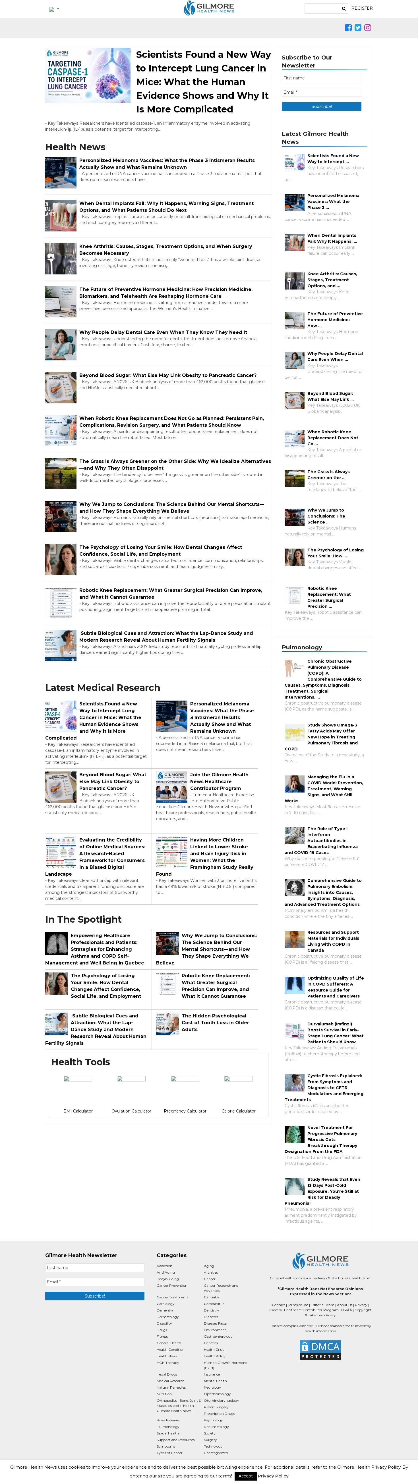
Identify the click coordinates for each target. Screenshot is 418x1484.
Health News (167, 1356)
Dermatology (168, 1317)
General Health (169, 1343)
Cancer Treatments (172, 1297)
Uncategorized (216, 1453)
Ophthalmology (217, 1394)
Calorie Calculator (239, 1111)
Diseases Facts (215, 1323)
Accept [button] (246, 1476)
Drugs (162, 1330)
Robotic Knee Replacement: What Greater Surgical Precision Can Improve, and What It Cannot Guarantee (170, 594)
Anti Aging (166, 1272)
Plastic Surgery (216, 1407)
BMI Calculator (78, 1111)
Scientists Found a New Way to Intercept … (333, 158)
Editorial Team (322, 1305)
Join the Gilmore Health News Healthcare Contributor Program (219, 781)
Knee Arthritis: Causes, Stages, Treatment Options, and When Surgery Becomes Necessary (165, 250)
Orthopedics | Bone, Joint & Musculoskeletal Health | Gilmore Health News (179, 1405)
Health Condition (171, 1349)
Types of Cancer (170, 1453)
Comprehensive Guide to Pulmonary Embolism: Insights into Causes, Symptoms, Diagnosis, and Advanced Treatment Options (323, 892)
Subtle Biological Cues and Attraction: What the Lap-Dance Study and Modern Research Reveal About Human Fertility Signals (166, 637)
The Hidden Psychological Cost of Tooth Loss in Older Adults (215, 1022)
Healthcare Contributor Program (311, 1310)
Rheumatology (216, 1427)
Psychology (213, 1420)
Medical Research (171, 1381)
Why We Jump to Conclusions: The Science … (326, 516)
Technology (213, 1446)
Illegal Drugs (167, 1374)
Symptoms (166, 1446)
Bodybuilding (168, 1279)
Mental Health (215, 1381)
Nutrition (164, 1394)
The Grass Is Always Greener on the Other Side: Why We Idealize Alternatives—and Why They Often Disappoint (175, 465)
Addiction (164, 1266)
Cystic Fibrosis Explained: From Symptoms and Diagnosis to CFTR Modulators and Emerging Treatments (324, 1087)
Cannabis (212, 1297)
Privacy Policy (273, 1476)
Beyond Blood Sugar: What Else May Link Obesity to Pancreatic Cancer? (167, 375)
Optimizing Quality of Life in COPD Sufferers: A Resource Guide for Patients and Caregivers (335, 987)
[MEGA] (53, 8)
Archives (211, 1272)
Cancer (210, 1279)
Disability (164, 1323)
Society (210, 1433)
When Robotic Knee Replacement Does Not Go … (332, 437)
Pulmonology (168, 1427)
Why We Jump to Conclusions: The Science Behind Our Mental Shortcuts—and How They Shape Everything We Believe (171, 508)
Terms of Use (298, 1305)
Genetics (211, 1343)
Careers (275, 1310)
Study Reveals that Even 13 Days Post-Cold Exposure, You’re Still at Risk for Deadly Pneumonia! (322, 1191)
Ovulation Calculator (131, 1111)
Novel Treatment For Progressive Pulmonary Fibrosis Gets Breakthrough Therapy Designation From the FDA (321, 1139)
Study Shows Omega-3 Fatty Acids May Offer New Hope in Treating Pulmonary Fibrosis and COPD (321, 737)
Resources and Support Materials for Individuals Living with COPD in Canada (333, 941)
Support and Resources (175, 1440)
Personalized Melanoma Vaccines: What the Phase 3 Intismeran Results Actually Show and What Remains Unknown (167, 164)
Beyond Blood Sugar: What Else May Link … (330, 396)
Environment (215, 1330)
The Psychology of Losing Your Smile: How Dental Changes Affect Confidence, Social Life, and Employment (160, 551)
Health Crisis (214, 1349)
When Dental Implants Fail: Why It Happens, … (332, 238)
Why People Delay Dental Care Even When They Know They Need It (163, 332)
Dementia (165, 1310)
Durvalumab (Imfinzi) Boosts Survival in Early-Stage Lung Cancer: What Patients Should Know (335, 1032)
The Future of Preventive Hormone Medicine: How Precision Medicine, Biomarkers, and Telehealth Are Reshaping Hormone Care (166, 293)
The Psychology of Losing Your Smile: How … (335, 553)
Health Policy (214, 1356)
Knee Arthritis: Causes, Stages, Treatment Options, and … (332, 279)
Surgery (210, 1440)
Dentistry (211, 1310)
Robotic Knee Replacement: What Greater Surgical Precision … (329, 597)
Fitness (162, 1336)
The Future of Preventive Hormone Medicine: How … (335, 319)
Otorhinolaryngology (221, 1400)
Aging (209, 1266)
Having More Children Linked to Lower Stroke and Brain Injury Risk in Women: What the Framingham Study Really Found (204, 857)
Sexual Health (168, 1433)
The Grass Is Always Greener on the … (328, 474)
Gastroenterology (218, 1336)
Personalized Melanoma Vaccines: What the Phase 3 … (333, 201)
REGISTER (362, 8)
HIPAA (346, 1310)
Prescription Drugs (219, 1413)
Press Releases (168, 1420)
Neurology (212, 1387)
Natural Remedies (171, 1387)
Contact (278, 1305)
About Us (344, 1305)
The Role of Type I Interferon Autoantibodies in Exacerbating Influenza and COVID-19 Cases (321, 840)
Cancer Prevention (172, 1285)
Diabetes (211, 1317)
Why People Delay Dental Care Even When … (335, 356)
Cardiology (166, 1304)
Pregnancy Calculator (185, 1111)
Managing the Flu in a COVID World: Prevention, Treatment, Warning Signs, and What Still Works (324, 788)
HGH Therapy (168, 1362)
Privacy (361, 1305)
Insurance (212, 1374)
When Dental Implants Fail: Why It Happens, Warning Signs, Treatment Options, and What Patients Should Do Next (166, 207)
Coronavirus (214, 1304)
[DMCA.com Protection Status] (320, 1350)
